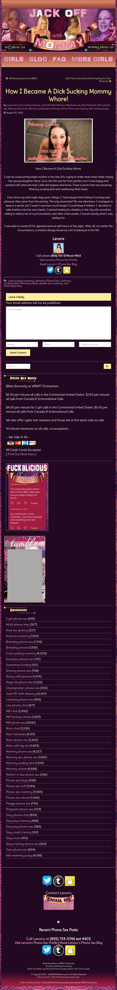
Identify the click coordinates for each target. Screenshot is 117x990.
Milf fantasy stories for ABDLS (23, 78)
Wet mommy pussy (99, 108)
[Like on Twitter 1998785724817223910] (26, 528)
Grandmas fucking (18, 665)
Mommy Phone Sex (47, 280)
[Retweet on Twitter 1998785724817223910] (19, 528)
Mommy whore (59, 108)
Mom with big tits (17, 746)
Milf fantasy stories (19, 717)
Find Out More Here (21, 454)
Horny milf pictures (19, 676)
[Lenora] (58, 247)
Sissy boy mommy (18, 821)
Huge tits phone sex (19, 682)
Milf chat (12, 711)
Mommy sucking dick (39, 108)
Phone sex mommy (78, 108)
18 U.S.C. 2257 (49, 977)
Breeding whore (17, 647)
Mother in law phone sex (22, 774)
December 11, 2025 (19, 484)
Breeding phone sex (19, 642)
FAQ (59, 59)
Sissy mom (13, 838)
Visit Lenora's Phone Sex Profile (58, 260)
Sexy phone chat (17, 815)
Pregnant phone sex (19, 809)
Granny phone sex (18, 670)
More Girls (92, 59)
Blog (38, 59)
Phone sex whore (18, 797)
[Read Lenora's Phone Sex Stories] (58, 921)
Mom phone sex (17, 740)
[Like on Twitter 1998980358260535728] (26, 503)
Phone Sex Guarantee (65, 977)
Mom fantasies (89, 105)
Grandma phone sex (20, 659)
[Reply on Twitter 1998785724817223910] (13, 528)
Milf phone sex (73, 105)
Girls (14, 59)
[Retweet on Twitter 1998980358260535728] (19, 503)
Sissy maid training (19, 832)
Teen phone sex (16, 849)
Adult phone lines (18, 624)
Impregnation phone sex (23, 688)
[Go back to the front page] (58, 30)
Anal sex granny (17, 630)
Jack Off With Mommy (53, 105)
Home (40, 977)
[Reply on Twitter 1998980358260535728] (13, 503)
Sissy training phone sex (22, 844)
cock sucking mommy (21, 280)
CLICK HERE (58, 906)
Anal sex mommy (18, 636)
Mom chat (13, 728)
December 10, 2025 (19, 509)
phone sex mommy (51, 283)
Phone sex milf (16, 786)
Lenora (10, 105)
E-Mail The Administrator (30, 982)
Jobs (78, 977)
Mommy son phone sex (22, 757)
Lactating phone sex (20, 699)
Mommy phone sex (18, 108)
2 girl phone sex (16, 618)
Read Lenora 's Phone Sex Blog (58, 264)
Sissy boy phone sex (19, 826)
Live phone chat (17, 705)
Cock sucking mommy (29, 105)
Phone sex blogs (17, 780)
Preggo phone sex (18, 803)
